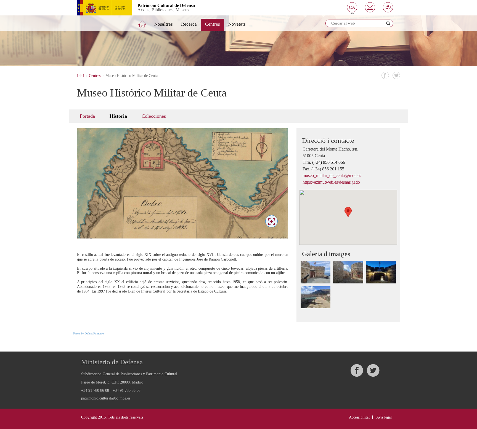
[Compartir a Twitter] (396, 75)
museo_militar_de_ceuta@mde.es (332, 175)
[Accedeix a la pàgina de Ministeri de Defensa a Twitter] (373, 370)
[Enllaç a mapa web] (388, 7)
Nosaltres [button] (163, 24)
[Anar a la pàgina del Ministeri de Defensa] (100, 7)
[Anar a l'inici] (146, 22)
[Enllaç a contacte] (370, 7)
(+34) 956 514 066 (328, 162)
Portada (87, 116)
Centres (212, 24)
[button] (352, 7)
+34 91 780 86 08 (95, 390)
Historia (118, 116)
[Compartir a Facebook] (385, 75)
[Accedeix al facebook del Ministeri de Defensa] (356, 370)
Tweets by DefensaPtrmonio (88, 333)
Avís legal (384, 417)
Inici (80, 76)
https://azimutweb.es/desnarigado (331, 182)
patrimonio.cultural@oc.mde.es (105, 398)
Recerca (189, 24)
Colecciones (154, 116)
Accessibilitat (359, 417)
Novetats (237, 24)
